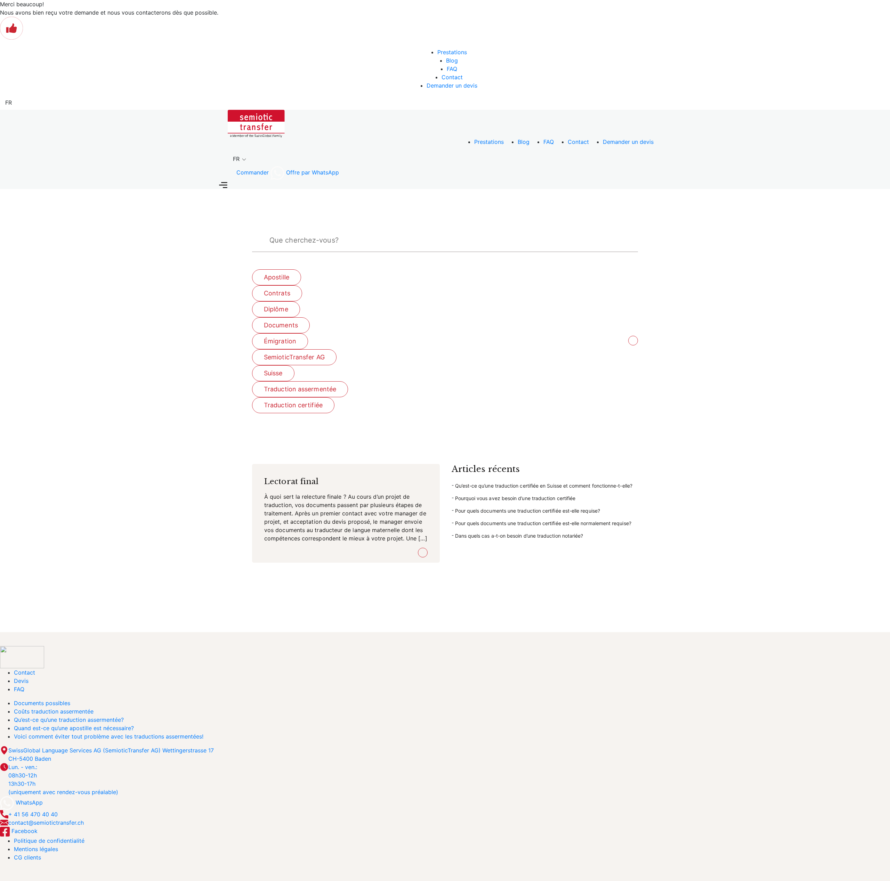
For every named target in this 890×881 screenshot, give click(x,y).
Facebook (24, 830)
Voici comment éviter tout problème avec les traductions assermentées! (108, 736)
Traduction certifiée (293, 405)
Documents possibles (42, 703)
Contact (452, 77)
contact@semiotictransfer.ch (46, 822)
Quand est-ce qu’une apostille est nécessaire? (74, 728)
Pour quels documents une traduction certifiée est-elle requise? (527, 511)
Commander (252, 172)
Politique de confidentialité (49, 840)
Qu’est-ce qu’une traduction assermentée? (69, 719)
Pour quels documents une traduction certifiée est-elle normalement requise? (543, 523)
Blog (452, 60)
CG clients (27, 857)
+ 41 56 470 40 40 (33, 814)
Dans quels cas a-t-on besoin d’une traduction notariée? (519, 536)
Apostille (276, 277)
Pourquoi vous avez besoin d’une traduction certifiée (515, 498)
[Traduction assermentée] (256, 123)
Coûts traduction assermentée (54, 711)
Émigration (280, 341)
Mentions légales (36, 849)
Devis (21, 680)
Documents (281, 325)
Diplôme (276, 309)
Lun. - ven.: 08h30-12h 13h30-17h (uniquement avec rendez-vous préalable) (63, 780)
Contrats (277, 293)
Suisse (273, 373)
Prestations (452, 52)
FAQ (452, 68)
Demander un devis (452, 85)
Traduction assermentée (300, 389)
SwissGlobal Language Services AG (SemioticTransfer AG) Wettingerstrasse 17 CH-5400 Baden (111, 754)
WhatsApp (28, 802)
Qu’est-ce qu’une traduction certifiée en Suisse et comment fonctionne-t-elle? (543, 486)
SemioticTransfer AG (294, 357)
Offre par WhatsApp (311, 172)
